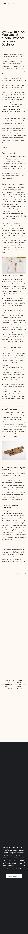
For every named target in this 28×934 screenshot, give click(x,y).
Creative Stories (8, 3)
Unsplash (14, 384)
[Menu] (24, 3)
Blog (3, 573)
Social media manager (12, 573)
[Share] (25, 573)
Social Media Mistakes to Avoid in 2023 (18, 684)
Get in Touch (12, 876)
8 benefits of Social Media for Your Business (9, 684)
